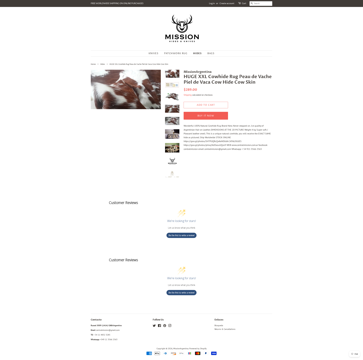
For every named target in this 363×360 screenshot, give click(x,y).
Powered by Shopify (198, 348)
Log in (212, 3)
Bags (210, 53)
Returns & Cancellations (225, 329)
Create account (227, 3)
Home (93, 64)
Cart (244, 3)
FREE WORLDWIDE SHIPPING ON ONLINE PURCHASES (117, 3)
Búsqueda (219, 325)
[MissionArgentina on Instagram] (169, 326)
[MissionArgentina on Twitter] (154, 326)
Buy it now (206, 115)
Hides (197, 53)
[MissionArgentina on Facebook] (159, 326)
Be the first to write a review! (181, 235)
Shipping (188, 95)
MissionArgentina (180, 348)
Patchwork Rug (175, 53)
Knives (154, 53)
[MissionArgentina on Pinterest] (164, 326)
